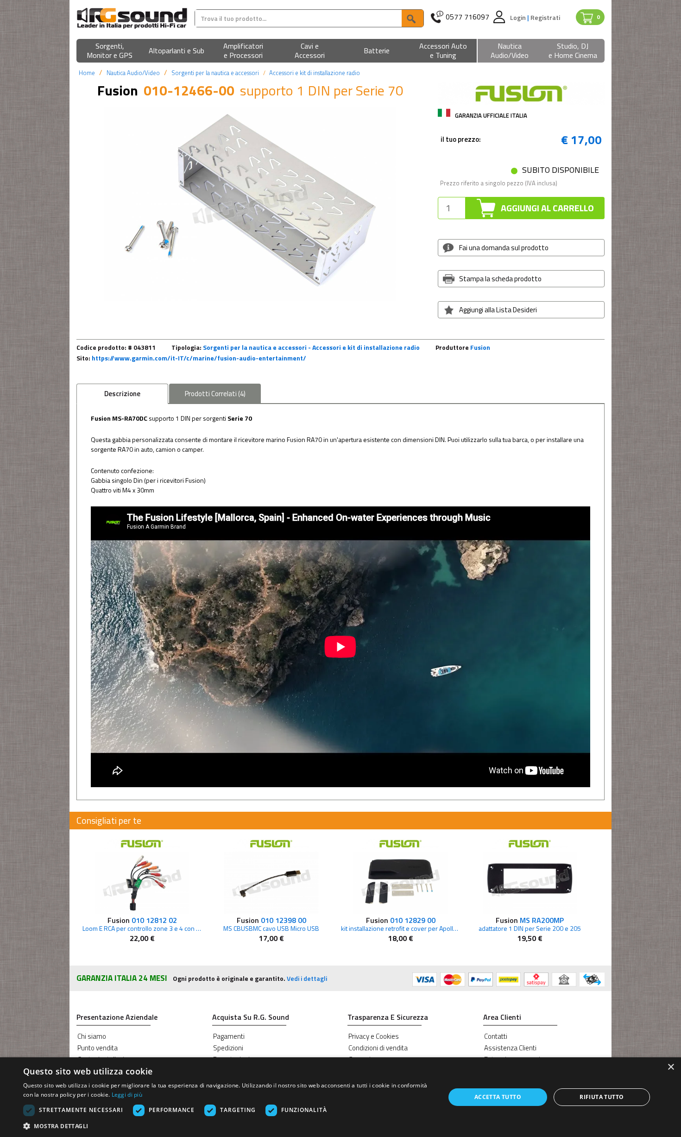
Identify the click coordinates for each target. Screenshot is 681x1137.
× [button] (670, 1067)
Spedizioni (228, 1047)
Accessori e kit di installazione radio (314, 72)
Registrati (545, 17)
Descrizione (122, 393)
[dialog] (340, 1097)
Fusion (480, 347)
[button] (109, 51)
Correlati (215, 393)
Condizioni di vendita (378, 1047)
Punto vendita (97, 1047)
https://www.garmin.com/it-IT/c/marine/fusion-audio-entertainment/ (199, 358)
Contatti (495, 1036)
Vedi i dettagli (307, 978)
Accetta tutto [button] (497, 1097)
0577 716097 (467, 17)
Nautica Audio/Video (133, 72)
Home (87, 72)
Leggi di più (127, 1095)
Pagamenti (229, 1036)
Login (518, 17)
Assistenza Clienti (510, 1047)
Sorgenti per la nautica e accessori (215, 72)
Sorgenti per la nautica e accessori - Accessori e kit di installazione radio (311, 347)
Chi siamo (91, 1036)
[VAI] (412, 18)
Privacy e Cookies (373, 1036)
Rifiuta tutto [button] (602, 1097)
